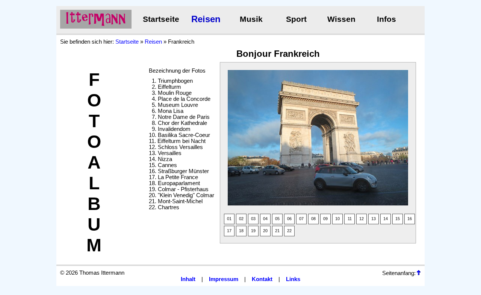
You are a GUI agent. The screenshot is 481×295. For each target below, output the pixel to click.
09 (325, 218)
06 (289, 218)
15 (397, 218)
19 (253, 230)
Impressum (223, 279)
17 (229, 230)
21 (277, 230)
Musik (251, 19)
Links (293, 279)
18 (241, 230)
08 (313, 218)
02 (241, 218)
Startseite (161, 19)
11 (350, 218)
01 (229, 218)
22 (289, 230)
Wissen (341, 19)
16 (409, 218)
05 (277, 218)
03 (253, 218)
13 (373, 218)
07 (301, 218)
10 (337, 218)
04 (265, 218)
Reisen (206, 19)
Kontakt (262, 279)
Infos (386, 19)
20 (265, 230)
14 (385, 218)
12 (361, 218)
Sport (296, 19)
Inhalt (188, 279)
